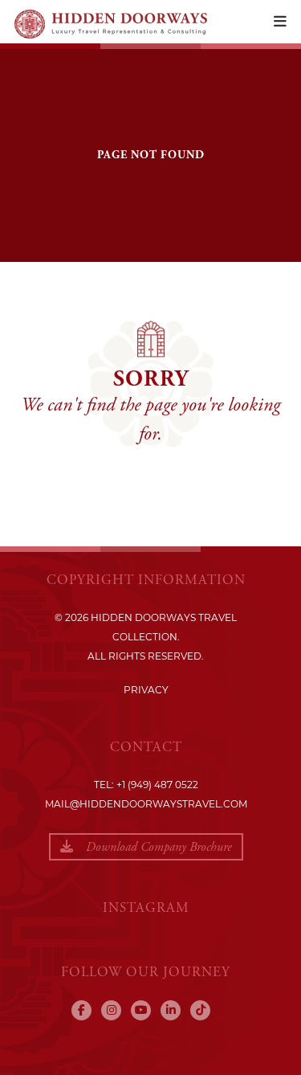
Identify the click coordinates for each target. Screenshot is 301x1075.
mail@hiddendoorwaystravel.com (146, 804)
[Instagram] (111, 1010)
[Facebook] (81, 1010)
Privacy (146, 690)
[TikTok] (200, 1010)
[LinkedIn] (171, 1010)
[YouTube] (141, 1010)
